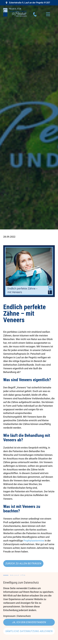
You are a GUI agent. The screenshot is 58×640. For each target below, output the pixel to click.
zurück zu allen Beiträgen (23, 563)
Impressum (9, 616)
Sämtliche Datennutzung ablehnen (29, 631)
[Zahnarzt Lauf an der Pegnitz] (14, 12)
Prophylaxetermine (33, 540)
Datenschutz (24, 616)
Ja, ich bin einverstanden (29, 622)
